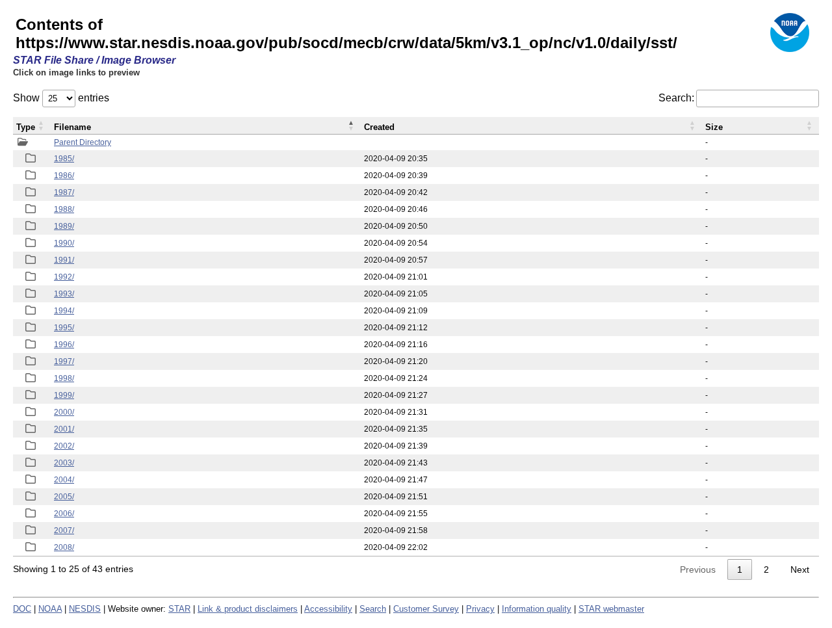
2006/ (64, 513)
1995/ (64, 327)
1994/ (64, 310)
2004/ (64, 479)
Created (379, 127)
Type (25, 127)
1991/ (64, 260)
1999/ (64, 395)
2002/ (64, 446)
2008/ (64, 547)
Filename (72, 127)
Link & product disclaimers (248, 609)
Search (372, 609)
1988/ (64, 209)
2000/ (64, 412)
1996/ (64, 344)
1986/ (64, 175)
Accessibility (328, 609)
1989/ (64, 226)
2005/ (64, 496)
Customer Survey (426, 609)
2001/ (64, 429)
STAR (179, 609)
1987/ (64, 192)
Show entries (61, 97)
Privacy (480, 609)
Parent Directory (82, 142)
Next (799, 569)
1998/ (64, 378)
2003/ (64, 462)
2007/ (64, 530)
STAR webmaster (611, 609)
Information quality (536, 609)
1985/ (64, 158)
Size (714, 127)
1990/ (64, 243)
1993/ (64, 293)
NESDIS (85, 609)
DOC (22, 609)
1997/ (64, 361)
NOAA (50, 609)
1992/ (64, 276)
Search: (676, 97)
